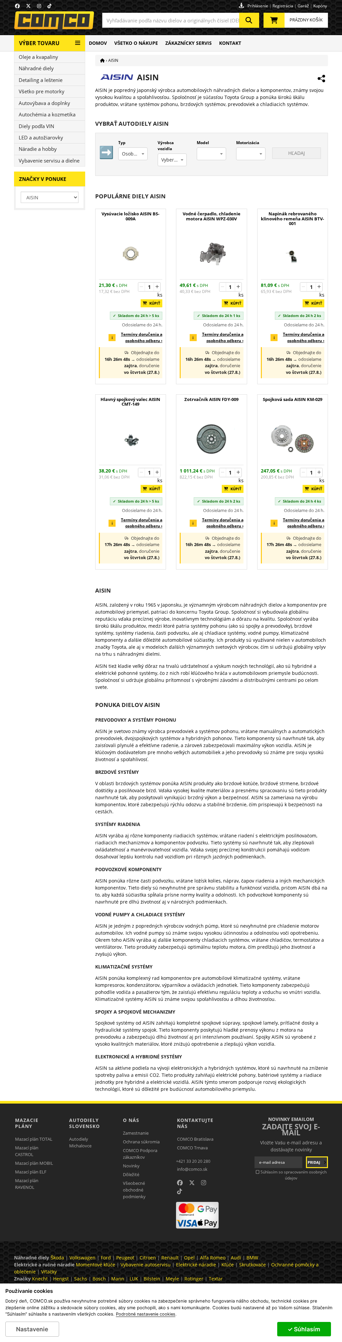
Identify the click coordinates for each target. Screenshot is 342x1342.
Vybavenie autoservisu (146, 1264)
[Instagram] (39, 6)
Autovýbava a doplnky (44, 103)
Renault (170, 1257)
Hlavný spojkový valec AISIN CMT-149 (130, 402)
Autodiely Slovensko (84, 1123)
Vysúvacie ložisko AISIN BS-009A (130, 216)
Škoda (57, 1257)
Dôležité (131, 1174)
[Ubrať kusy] (141, 287)
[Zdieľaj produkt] (321, 78)
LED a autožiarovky (41, 137)
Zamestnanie (136, 1133)
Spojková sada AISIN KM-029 (292, 399)
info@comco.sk (192, 1169)
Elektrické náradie (196, 1264)
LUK (134, 1278)
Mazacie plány (26, 1123)
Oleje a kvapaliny (38, 57)
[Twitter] (28, 6)
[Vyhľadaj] (249, 20)
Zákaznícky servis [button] (188, 43)
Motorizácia (247, 142)
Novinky (131, 1166)
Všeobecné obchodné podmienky (134, 1190)
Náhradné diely (36, 68)
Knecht (40, 1278)
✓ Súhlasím (304, 1329)
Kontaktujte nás (195, 1123)
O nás (131, 1120)
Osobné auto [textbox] (134, 153)
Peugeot (125, 1257)
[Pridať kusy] (157, 287)
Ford (106, 1257)
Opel (189, 1257)
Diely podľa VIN (36, 126)
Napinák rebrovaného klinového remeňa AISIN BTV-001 (292, 218)
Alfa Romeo (212, 1257)
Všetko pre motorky (41, 91)
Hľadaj (296, 153)
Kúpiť (153, 303)
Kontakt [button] (230, 43)
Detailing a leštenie (40, 80)
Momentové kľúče (95, 1264)
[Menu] (77, 40)
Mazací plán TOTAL (33, 1139)
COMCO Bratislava (195, 1139)
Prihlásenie (257, 6)
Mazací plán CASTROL (26, 1151)
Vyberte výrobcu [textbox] (174, 160)
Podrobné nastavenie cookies (145, 1314)
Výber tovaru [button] (39, 43)
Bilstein (152, 1278)
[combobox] (180, 20)
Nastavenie (32, 1329)
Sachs (80, 1278)
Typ (122, 142)
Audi (236, 1257)
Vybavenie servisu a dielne (49, 160)
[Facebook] (17, 6)
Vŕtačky (49, 1271)
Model (203, 142)
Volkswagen (82, 1257)
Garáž (303, 6)
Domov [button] (98, 43)
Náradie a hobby (38, 148)
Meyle (172, 1278)
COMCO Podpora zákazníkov (140, 1153)
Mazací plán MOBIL (34, 1163)
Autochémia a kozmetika (47, 114)
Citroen (148, 1257)
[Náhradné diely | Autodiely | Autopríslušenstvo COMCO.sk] (102, 60)
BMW (252, 1257)
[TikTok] (49, 6)
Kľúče (227, 1264)
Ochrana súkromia (141, 1142)
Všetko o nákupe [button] (136, 43)
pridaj (314, 1162)
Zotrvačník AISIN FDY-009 (211, 399)
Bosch (99, 1278)
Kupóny (320, 6)
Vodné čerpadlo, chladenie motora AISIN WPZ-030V (211, 216)
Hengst (61, 1278)
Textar (216, 1278)
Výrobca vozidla (166, 145)
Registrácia (283, 6)
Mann (117, 1278)
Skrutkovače (252, 1264)
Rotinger (193, 1278)
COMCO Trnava (192, 1148)
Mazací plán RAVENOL (26, 1183)
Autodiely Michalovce (80, 1142)
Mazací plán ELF (30, 1172)
